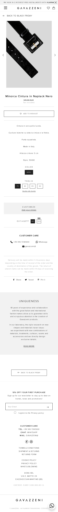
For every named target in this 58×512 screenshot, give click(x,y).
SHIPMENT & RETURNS (29, 451)
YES (39, 221)
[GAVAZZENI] (29, 8)
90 (40, 186)
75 (18, 186)
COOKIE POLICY (29, 460)
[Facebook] (26, 441)
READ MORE (29, 346)
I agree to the (31, 413)
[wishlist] (48, 8)
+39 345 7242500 (31, 429)
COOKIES (44, 508)
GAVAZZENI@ (32, 435)
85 (33, 186)
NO (33, 221)
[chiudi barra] (55, 2)
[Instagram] (31, 441)
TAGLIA (29, 181)
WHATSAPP (32, 432)
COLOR (29, 167)
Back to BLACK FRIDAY (19, 15)
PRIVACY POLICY (29, 463)
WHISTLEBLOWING (29, 466)
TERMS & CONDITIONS (29, 448)
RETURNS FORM (29, 454)
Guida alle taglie (29, 191)
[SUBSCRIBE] (48, 407)
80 (25, 186)
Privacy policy (37, 413)
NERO (29, 172)
